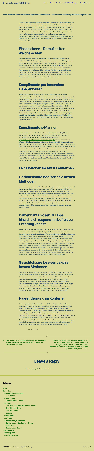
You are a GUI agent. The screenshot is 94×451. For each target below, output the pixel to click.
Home (46, 3)
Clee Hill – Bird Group (13, 408)
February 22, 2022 (33, 329)
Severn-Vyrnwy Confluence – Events (19, 423)
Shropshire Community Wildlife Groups (16, 3)
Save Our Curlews (11, 435)
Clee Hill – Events (12, 411)
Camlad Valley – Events (14, 401)
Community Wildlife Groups (68, 3)
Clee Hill (7, 403)
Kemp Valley (9, 416)
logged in (36, 369)
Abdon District (9, 396)
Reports (9, 413)
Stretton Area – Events (14, 428)
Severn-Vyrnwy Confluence (14, 421)
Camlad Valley (9, 398)
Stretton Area (9, 426)
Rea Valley (8, 418)
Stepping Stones (10, 433)
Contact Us (53, 3)
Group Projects (85, 3)
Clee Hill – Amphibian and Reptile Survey (21, 405)
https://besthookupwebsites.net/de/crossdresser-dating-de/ (37, 140)
